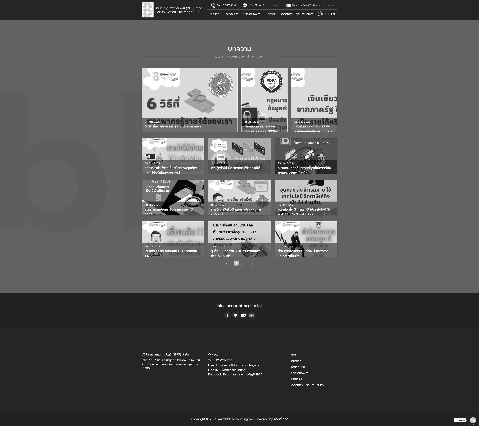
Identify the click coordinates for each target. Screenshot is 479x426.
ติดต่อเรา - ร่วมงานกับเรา (297, 14)
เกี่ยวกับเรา (231, 14)
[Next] (252, 263)
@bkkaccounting (269, 5)
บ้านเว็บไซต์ (281, 419)
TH (327, 14)
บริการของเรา (251, 14)
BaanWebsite (473, 425)
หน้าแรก (214, 14)
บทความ (271, 14)
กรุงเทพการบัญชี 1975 (247, 374)
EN (333, 14)
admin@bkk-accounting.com (317, 5)
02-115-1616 (229, 5)
